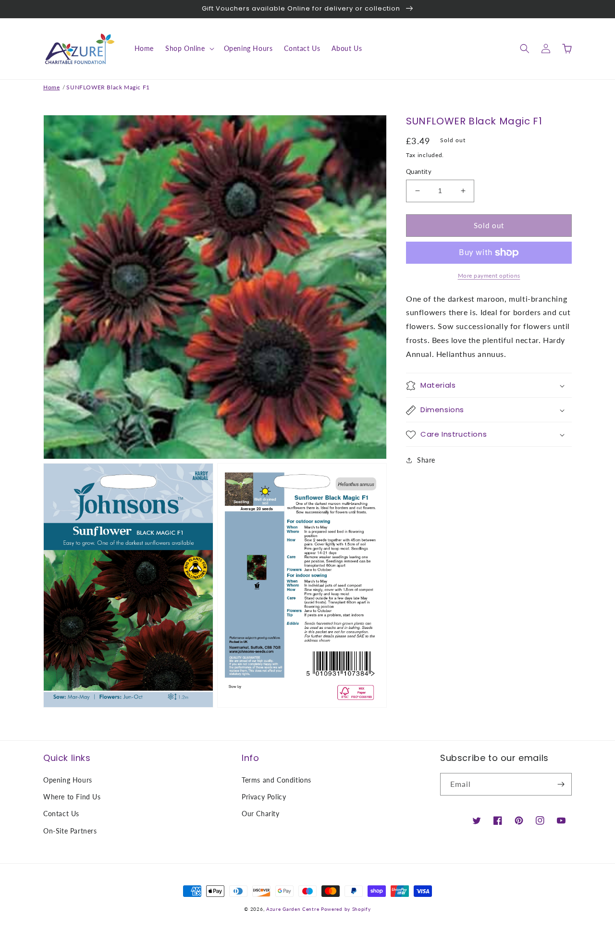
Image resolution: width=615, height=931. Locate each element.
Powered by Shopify (346, 909)
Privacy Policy (264, 797)
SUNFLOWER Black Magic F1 (107, 87)
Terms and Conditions (276, 780)
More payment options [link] (489, 275)
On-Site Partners (70, 831)
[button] (189, 48)
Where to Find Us (72, 797)
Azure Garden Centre (292, 909)
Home (51, 87)
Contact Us (61, 813)
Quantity (418, 171)
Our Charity (261, 813)
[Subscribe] (560, 784)
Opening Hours (67, 780)
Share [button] (426, 460)
